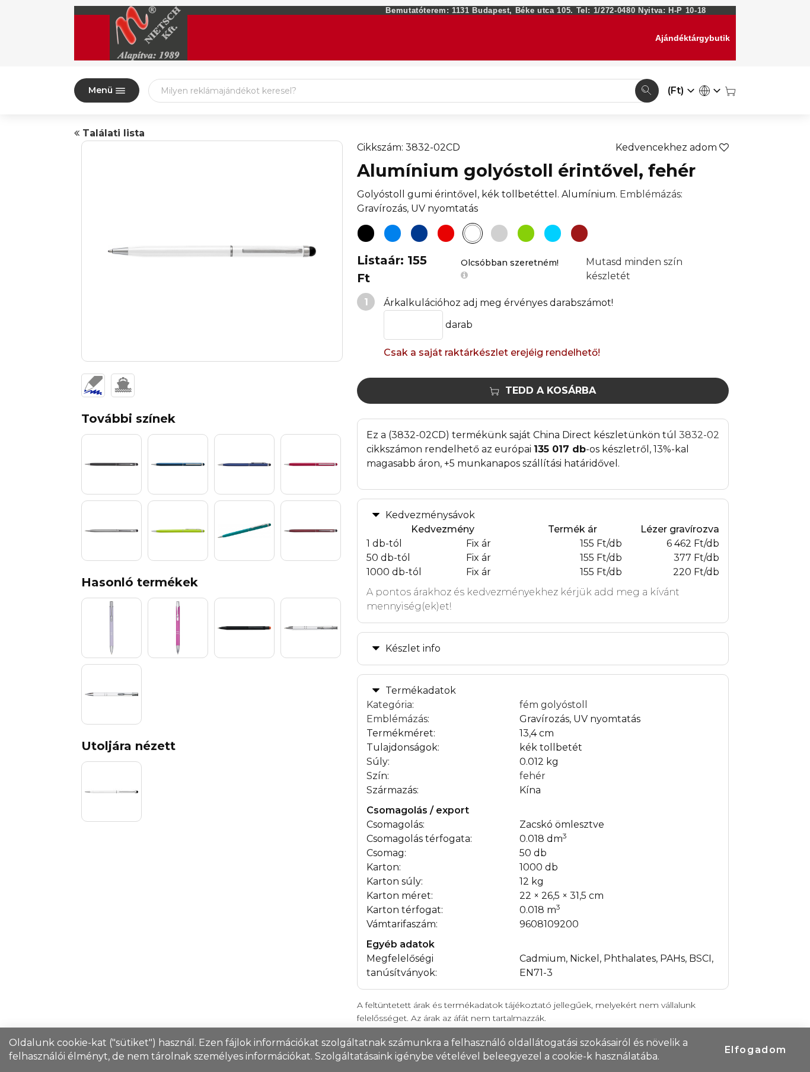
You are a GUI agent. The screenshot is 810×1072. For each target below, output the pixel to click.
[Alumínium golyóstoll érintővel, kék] (392, 234)
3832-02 (699, 435)
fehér (532, 775)
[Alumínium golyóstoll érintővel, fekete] (366, 234)
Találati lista (112, 133)
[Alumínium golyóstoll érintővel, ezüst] (499, 234)
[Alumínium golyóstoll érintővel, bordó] (579, 234)
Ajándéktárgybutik (692, 38)
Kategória (389, 704)
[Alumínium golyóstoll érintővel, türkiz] (553, 234)
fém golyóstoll (553, 704)
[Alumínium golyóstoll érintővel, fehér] (472, 234)
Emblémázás (650, 194)
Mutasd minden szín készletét (634, 269)
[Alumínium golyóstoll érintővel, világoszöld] (526, 234)
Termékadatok (420, 690)
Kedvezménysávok (430, 515)
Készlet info (413, 648)
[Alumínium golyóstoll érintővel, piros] (446, 234)
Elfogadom (756, 1049)
